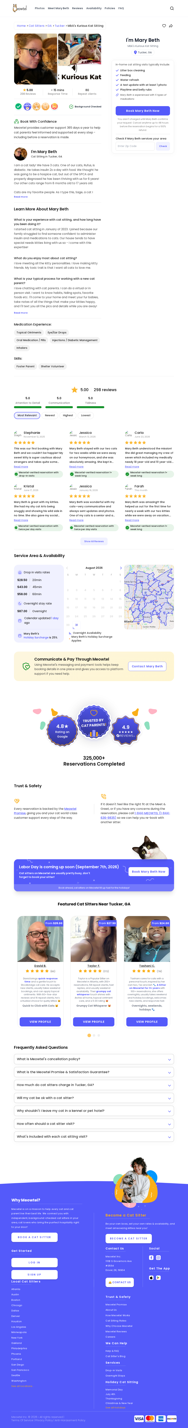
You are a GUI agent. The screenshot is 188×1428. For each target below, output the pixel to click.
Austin (15, 1294)
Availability (94, 8)
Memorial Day (114, 1389)
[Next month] (121, 568)
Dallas (15, 1310)
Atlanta (15, 1289)
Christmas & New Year (119, 1403)
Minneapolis (19, 1332)
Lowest (86, 415)
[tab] (89, 1035)
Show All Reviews (94, 541)
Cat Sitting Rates (116, 1320)
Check (163, 146)
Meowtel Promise (116, 1304)
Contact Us (115, 1248)
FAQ (121, 8)
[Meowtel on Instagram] (158, 1257)
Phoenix (16, 1353)
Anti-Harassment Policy (70, 1420)
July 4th (110, 1394)
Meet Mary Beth (58, 8)
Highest (68, 415)
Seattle (15, 1375)
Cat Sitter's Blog (115, 1356)
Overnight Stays (115, 1375)
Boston (15, 1300)
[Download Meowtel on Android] (158, 1278)
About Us (111, 1309)
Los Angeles (18, 1326)
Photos (40, 8)
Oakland (16, 1343)
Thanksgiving (114, 1398)
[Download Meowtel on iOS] (151, 1278)
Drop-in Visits (114, 1370)
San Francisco (20, 1370)
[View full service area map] (149, 597)
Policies (110, 8)
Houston (16, 1321)
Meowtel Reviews (116, 1331)
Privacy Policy (44, 1420)
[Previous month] (67, 568)
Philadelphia (19, 1348)
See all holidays (116, 1407)
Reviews (77, 8)
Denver (15, 1316)
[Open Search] (172, 8)
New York (16, 1337)
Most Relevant (27, 415)
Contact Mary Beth (147, 666)
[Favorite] (164, 26)
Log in (34, 1262)
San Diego (17, 1364)
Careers (110, 1336)
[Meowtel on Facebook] (151, 1257)
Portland (16, 1359)
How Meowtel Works (118, 1315)
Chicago (16, 1305)
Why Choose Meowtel (119, 1326)
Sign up (34, 1274)
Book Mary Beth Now (143, 111)
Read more (21, 466)
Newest (50, 415)
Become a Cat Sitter (128, 1238)
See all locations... (22, 1386)
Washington (19, 1380)
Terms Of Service (22, 1420)
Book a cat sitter (34, 1237)
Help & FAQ (112, 1350)
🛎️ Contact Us (120, 1282)
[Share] (171, 26)
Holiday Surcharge (36, 637)
